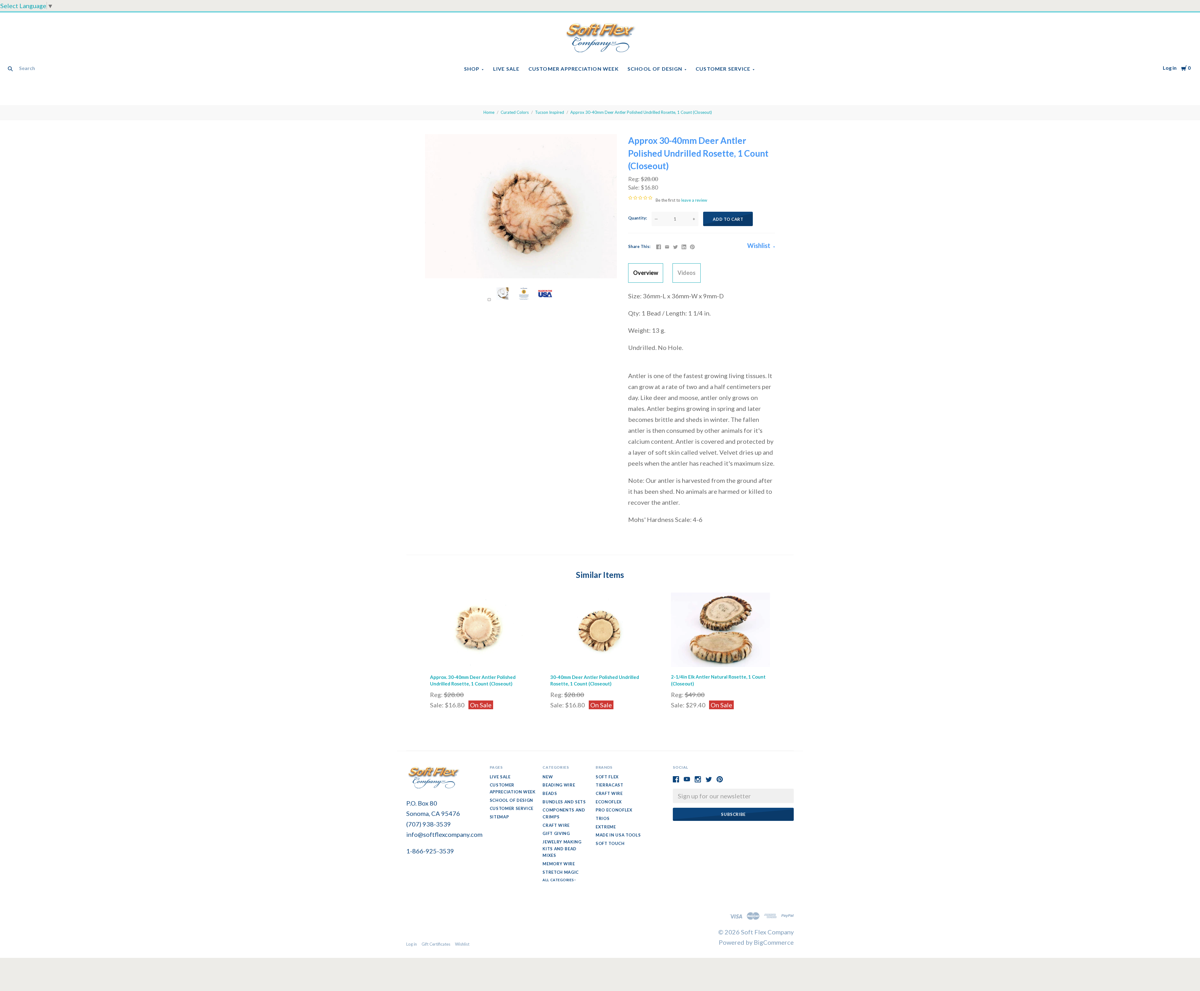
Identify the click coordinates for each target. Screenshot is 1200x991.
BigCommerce (774, 942)
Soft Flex (607, 776)
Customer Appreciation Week (573, 69)
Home (488, 112)
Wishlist (759, 245)
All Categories (558, 880)
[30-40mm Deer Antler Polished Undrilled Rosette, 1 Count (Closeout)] (599, 631)
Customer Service (723, 69)
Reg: (634, 178)
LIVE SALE (506, 69)
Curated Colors (515, 112)
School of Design (655, 69)
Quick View (479, 658)
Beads (549, 793)
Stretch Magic (560, 872)
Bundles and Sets (564, 801)
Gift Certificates (436, 944)
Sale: (634, 187)
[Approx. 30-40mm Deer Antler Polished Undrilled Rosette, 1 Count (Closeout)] (479, 631)
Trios (602, 818)
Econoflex (609, 801)
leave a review (694, 200)
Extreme (606, 826)
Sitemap (499, 816)
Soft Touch (610, 843)
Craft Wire (556, 825)
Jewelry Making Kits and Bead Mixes (561, 848)
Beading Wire (558, 784)
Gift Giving (556, 833)
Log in (1170, 68)
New (547, 776)
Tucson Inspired (549, 112)
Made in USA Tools (618, 834)
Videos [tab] (687, 272)
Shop (472, 69)
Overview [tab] (645, 272)
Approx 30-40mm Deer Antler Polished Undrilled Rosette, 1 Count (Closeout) (641, 112)
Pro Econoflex (614, 809)
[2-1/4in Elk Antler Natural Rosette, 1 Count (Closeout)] (720, 631)
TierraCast (609, 784)
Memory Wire (558, 863)
